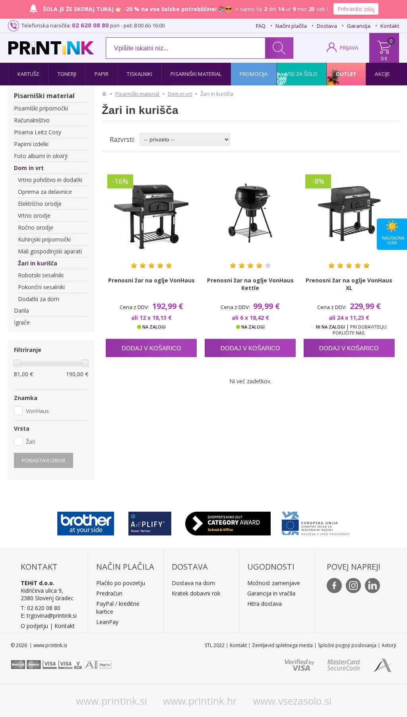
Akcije (382, 73)
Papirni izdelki (31, 144)
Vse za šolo (301, 73)
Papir (102, 73)
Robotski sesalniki (41, 275)
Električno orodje (40, 203)
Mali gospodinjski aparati (50, 251)
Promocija (253, 73)
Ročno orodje (35, 227)
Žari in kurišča (37, 263)
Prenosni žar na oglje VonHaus (151, 280)
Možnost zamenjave (273, 583)
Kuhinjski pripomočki (44, 239)
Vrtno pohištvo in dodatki (50, 180)
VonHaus (37, 411)
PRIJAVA (349, 47)
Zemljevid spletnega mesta (282, 645)
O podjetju (34, 626)
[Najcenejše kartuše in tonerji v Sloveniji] (51, 48)
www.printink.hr (200, 700)
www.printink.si (111, 700)
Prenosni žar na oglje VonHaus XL (349, 284)
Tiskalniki (139, 73)
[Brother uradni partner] (85, 521)
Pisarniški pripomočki (41, 108)
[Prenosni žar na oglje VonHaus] (151, 213)
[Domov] (106, 93)
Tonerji (67, 73)
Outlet (346, 73)
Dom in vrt (29, 168)
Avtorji (389, 645)
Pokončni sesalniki (41, 287)
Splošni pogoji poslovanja (347, 645)
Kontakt (389, 25)
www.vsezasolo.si (292, 700)
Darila (21, 310)
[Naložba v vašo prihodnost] (316, 521)
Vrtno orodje (34, 215)
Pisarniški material (196, 73)
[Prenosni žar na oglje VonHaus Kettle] (250, 213)
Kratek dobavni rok (196, 593)
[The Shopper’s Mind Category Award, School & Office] (228, 521)
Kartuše (28, 73)
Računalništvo (32, 120)
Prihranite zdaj (355, 9)
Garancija (358, 25)
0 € (384, 58)
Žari (30, 441)
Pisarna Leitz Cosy (37, 132)
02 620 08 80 (90, 25)
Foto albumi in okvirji (41, 156)
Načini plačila (291, 25)
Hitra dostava (264, 603)
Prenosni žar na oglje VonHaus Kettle (250, 284)
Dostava (327, 25)
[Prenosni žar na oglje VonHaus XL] (349, 213)
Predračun (109, 593)
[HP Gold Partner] (150, 521)
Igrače (22, 322)
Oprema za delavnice (45, 191)
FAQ (261, 25)
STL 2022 (215, 645)
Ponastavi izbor (43, 460)
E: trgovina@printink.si (49, 615)
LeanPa (106, 622)
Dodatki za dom (38, 299)
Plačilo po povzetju (120, 583)
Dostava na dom (193, 583)
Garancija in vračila (271, 593)
